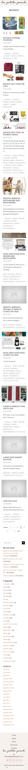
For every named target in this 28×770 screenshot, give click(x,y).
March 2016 (7, 706)
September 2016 (8, 688)
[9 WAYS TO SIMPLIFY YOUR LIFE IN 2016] (14, 410)
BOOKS (16, 53)
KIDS (14, 165)
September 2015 (8, 725)
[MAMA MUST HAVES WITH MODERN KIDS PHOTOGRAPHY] (14, 258)
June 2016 (6, 697)
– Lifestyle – (7, 584)
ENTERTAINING (16, 102)
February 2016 (8, 709)
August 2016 (7, 691)
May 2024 (6, 675)
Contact (14, 748)
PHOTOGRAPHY (9, 228)
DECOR (16, 99)
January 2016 (7, 712)
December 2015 (8, 716)
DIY (4, 599)
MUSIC (13, 56)
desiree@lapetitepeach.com (14, 756)
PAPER (19, 56)
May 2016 (6, 700)
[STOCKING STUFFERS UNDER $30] (14, 39)
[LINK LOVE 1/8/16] (14, 502)
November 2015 (8, 719)
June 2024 (6, 672)
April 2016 (6, 703)
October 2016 (7, 685)
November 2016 (8, 682)
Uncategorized (8, 661)
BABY (15, 155)
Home (14, 735)
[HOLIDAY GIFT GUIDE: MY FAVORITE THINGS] (14, 143)
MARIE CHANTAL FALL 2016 (12, 559)
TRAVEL (22, 173)
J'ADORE (6, 56)
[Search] (23, 542)
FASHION (19, 160)
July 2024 (6, 669)
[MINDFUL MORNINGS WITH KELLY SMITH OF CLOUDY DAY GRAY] (14, 308)
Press (14, 742)
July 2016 (6, 694)
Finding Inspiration (9, 576)
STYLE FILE (7, 173)
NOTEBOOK (7, 170)
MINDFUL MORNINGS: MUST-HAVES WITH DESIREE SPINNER (13, 553)
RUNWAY (6, 649)
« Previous (5, 527)
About (14, 738)
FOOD (5, 163)
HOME (5, 104)
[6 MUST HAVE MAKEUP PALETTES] (14, 457)
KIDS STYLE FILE (9, 624)
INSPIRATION (20, 163)
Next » (18, 531)
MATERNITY (7, 168)
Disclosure (14, 745)
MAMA (19, 165)
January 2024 (7, 679)
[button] (7, 760)
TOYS (15, 58)
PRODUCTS (7, 58)
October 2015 (7, 722)
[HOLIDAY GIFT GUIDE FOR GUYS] (14, 86)
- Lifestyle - (7, 53)
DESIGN (6, 102)
